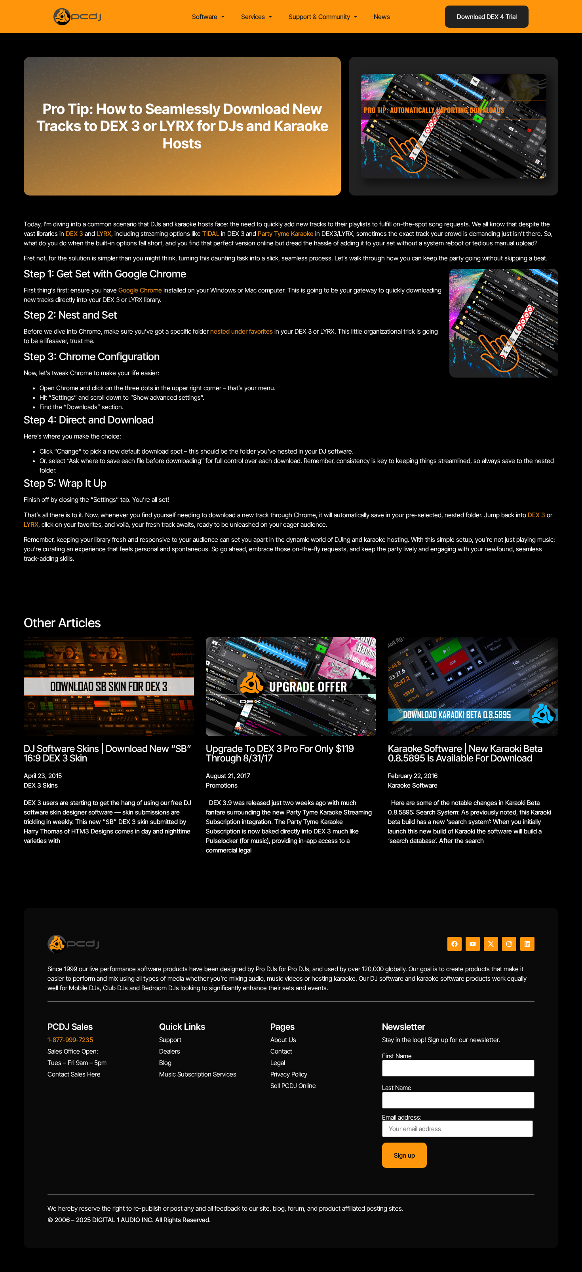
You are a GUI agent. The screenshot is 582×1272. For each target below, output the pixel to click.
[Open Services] (270, 16)
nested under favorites (241, 331)
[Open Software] (223, 16)
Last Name (396, 1087)
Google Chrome (140, 290)
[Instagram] (509, 944)
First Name (397, 1056)
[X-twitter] (491, 944)
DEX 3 (74, 233)
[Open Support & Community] (355, 16)
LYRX (104, 233)
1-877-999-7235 (70, 1040)
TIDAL (210, 233)
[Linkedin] (527, 944)
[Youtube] (473, 944)
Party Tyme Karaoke (286, 233)
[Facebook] (454, 944)
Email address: (402, 1117)
